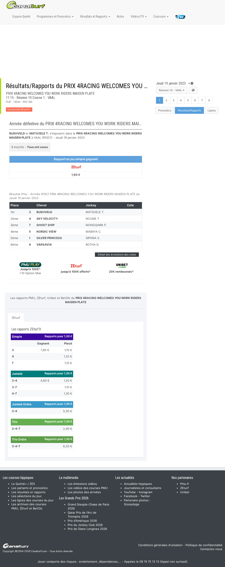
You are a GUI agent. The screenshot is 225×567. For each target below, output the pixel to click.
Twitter (145, 496)
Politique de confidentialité (204, 545)
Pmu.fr (184, 483)
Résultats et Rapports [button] (94, 16)
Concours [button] (159, 16)
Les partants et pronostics (29, 488)
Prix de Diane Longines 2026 (87, 529)
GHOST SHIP (45, 225)
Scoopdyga (131, 504)
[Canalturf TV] (180, 17)
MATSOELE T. (95, 212)
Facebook (130, 496)
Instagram (145, 492)
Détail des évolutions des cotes (117, 254)
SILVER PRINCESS (49, 238)
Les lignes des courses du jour (32, 500)
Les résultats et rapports (28, 492)
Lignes (212, 110)
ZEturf (16, 317)
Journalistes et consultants (142, 488)
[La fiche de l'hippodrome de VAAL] (193, 90)
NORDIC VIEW (46, 231)
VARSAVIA (44, 244)
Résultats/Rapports (189, 110)
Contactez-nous (211, 549)
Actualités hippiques (138, 483)
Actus (120, 16)
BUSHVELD (44, 212)
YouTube (130, 492)
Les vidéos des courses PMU (88, 488)
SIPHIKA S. (93, 238)
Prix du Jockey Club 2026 (85, 525)
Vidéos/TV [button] (138, 16)
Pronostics (164, 110)
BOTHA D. (92, 244)
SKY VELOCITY (47, 218)
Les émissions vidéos (82, 483)
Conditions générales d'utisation (160, 545)
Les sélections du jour (26, 496)
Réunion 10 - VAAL (171, 90)
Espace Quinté (21, 16)
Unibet (184, 492)
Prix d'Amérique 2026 (82, 520)
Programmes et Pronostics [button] (54, 16)
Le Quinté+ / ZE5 (23, 483)
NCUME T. (93, 218)
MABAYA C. (93, 231)
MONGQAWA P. (96, 225)
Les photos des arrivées (84, 492)
